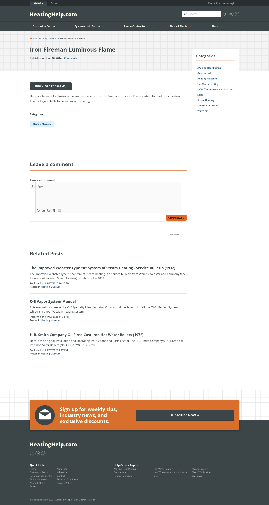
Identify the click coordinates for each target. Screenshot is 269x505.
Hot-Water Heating (208, 84)
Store (215, 26)
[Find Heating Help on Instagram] (237, 14)
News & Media (179, 26)
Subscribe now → (185, 415)
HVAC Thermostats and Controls (215, 89)
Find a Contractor (135, 26)
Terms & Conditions (67, 479)
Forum (54, 3)
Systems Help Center (87, 26)
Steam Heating (205, 100)
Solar (200, 94)
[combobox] (201, 14)
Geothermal (204, 73)
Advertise (62, 472)
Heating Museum (50, 286)
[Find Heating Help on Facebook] (226, 14)
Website (38, 3)
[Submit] (185, 14)
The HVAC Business (208, 105)
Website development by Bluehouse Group (75, 499)
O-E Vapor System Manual (53, 301)
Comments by (174, 234)
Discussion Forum (44, 26)
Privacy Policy (64, 482)
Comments (70, 58)
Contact (61, 475)
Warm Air (202, 110)
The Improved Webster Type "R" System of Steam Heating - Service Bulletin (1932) (102, 267)
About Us (62, 468)
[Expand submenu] (104, 26)
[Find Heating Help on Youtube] (231, 14)
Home (33, 468)
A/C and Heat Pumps (209, 67)
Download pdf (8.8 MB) (50, 86)
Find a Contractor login (221, 3)
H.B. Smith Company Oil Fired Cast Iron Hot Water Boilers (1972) (87, 334)
